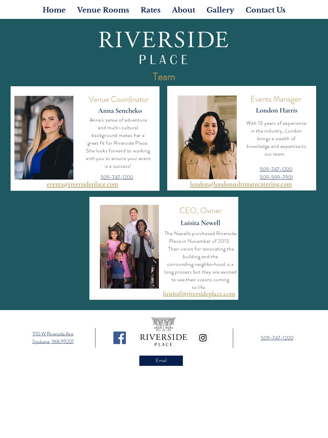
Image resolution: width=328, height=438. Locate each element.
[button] (183, 9)
